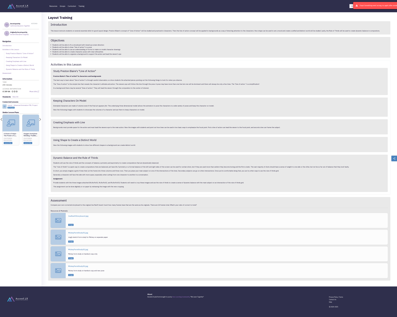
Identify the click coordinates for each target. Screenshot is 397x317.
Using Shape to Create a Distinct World (20, 65)
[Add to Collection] (17, 119)
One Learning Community (181, 297)
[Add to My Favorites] (17, 116)
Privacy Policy (333, 297)
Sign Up (386, 6)
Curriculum (72, 6)
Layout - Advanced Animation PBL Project (22, 105)
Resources (53, 6)
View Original (23, 34)
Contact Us (332, 299)
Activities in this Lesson (10, 49)
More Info (33, 91)
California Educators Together (20, 26)
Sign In (377, 6)
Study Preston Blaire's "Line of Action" (20, 53)
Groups (62, 6)
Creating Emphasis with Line (16, 61)
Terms (341, 297)
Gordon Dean (14, 34)
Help (330, 302)
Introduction (7, 46)
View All (15, 97)
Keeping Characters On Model (17, 57)
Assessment (6, 73)
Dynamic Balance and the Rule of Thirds (20, 69)
